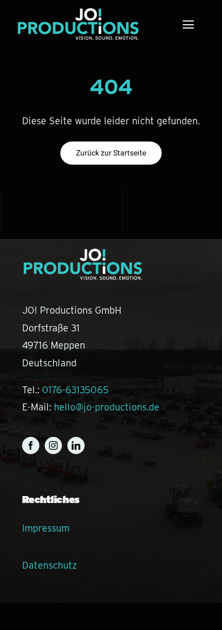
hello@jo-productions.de (106, 407)
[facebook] (30, 445)
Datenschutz (49, 565)
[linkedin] (76, 445)
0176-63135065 (75, 389)
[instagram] (53, 445)
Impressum (46, 528)
